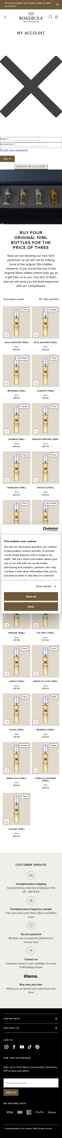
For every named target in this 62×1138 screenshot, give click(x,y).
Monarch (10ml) (46, 730)
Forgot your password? (14, 150)
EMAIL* (4, 139)
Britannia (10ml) (17, 391)
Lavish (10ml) (16, 730)
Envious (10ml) (45, 487)
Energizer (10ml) (16, 487)
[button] (5, 17)
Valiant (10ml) (16, 829)
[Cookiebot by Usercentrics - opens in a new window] (43, 529)
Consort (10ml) (45, 391)
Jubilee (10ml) (16, 681)
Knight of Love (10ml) (45, 681)
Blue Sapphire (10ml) (45, 342)
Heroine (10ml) (16, 633)
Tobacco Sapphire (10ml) (45, 779)
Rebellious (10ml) (17, 778)
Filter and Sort (51, 299)
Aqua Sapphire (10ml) (16, 342)
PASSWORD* (7, 144)
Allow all (31, 596)
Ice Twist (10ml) (45, 633)
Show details (43, 586)
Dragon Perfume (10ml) (45, 439)
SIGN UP (11, 1092)
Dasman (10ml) (16, 439)
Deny (31, 606)
